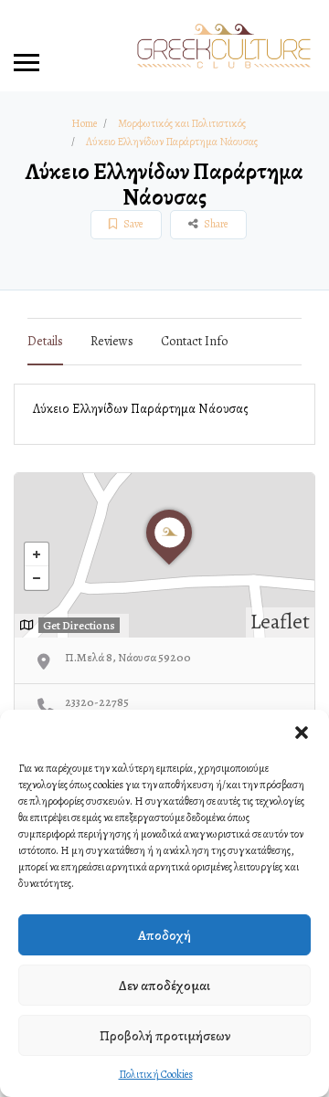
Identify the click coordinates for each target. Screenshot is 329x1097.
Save (132, 223)
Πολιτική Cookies (156, 1074)
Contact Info (194, 341)
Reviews (111, 341)
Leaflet (280, 621)
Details (45, 341)
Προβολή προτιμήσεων (165, 1036)
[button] (301, 732)
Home (84, 123)
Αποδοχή (164, 935)
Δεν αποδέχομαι (164, 985)
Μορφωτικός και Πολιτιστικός (182, 123)
